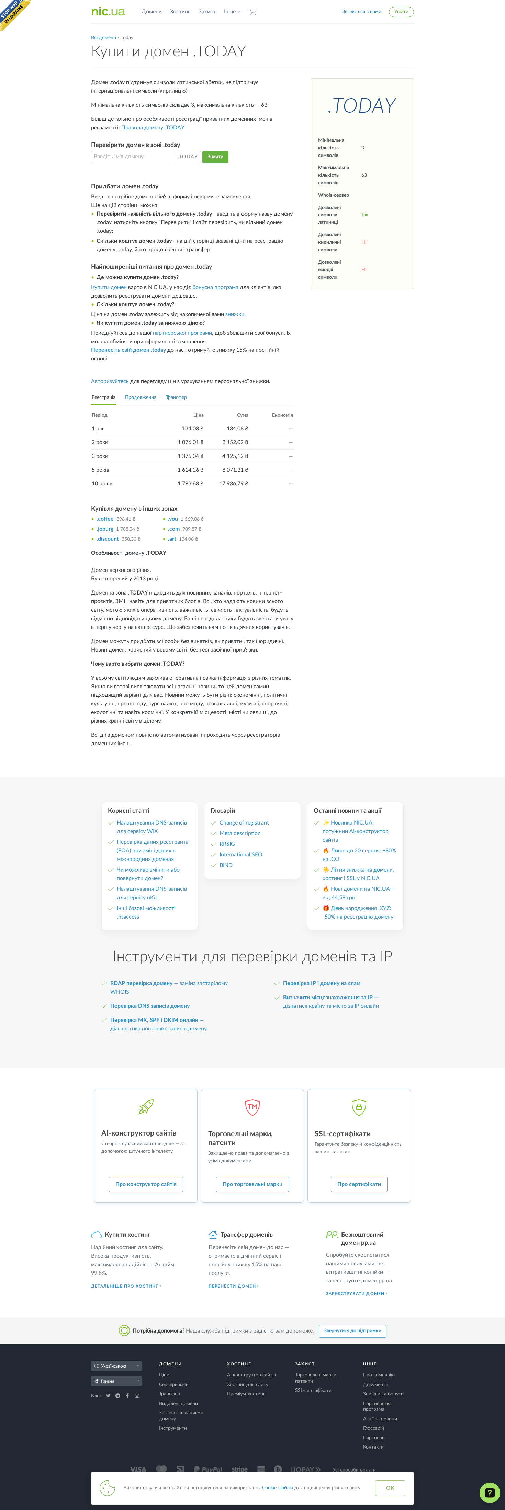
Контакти (373, 1447)
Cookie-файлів (277, 1488)
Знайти (215, 156)
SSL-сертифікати (313, 1390)
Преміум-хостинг (246, 1394)
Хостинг (180, 11)
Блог (97, 1396)
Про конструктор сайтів (146, 1184)
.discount (108, 539)
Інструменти (173, 1428)
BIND (226, 865)
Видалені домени (178, 1403)
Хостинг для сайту (247, 1384)
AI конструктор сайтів (251, 1375)
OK (390, 1488)
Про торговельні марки (252, 1184)
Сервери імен (174, 1384)
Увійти (401, 11)
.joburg (105, 529)
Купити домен (109, 287)
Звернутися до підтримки (352, 1330)
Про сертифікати (359, 1184)
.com (174, 529)
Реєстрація (103, 397)
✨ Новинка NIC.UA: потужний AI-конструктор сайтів (356, 831)
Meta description (240, 833)
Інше (230, 11)
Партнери (374, 1438)
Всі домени (103, 37)
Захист (207, 11)
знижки (234, 314)
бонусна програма (215, 287)
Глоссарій (373, 1428)
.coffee (105, 519)
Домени (152, 11)
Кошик (253, 12)
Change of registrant (244, 823)
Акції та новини (380, 1419)
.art (172, 539)
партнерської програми (182, 333)
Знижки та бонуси (383, 1394)
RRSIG (227, 844)
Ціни (164, 1375)
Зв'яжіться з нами (361, 11)
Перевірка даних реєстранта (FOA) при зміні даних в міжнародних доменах (153, 850)
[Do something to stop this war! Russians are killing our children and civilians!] (15, 15)
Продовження (140, 397)
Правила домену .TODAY (152, 127)
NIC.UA (108, 12)
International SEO (241, 854)
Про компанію (379, 1375)
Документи (375, 1384)
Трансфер (176, 397)
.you (173, 519)
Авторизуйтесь (110, 381)
